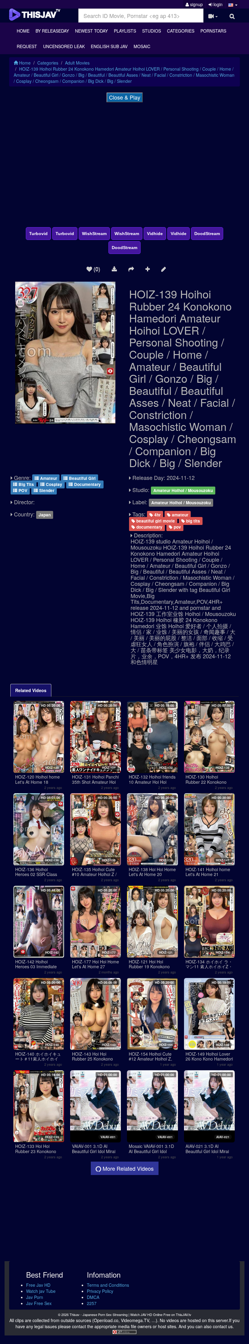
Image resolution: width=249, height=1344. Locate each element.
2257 (92, 1303)
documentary (148, 527)
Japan (45, 515)
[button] (233, 4)
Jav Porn (34, 1297)
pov (176, 527)
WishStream (94, 233)
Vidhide (155, 233)
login (217, 4)
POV (22, 490)
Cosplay (53, 484)
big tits (192, 521)
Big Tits (25, 484)
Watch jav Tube (41, 1291)
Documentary (87, 484)
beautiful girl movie (155, 521)
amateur (179, 515)
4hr (157, 515)
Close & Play (124, 97)
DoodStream (207, 233)
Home (23, 31)
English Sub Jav (109, 46)
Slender (46, 490)
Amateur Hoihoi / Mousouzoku (183, 490)
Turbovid (38, 233)
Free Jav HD (38, 1285)
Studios (151, 31)
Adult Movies (77, 63)
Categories (180, 31)
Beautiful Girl (82, 478)
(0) (96, 269)
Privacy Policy (100, 1291)
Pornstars (213, 31)
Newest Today (91, 31)
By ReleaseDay (52, 31)
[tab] (30, 690)
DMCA (93, 1297)
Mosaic (142, 46)
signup (196, 4)
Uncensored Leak (64, 46)
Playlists (125, 31)
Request (27, 46)
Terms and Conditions (108, 1285)
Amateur (48, 478)
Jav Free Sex (39, 1303)
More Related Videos (127, 1168)
